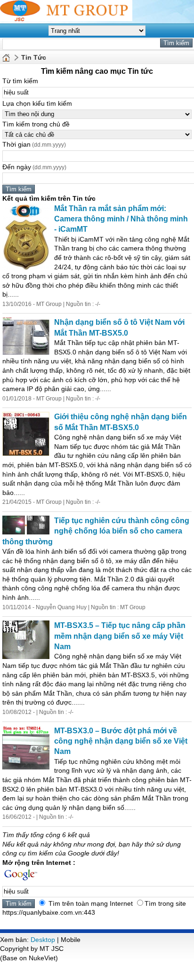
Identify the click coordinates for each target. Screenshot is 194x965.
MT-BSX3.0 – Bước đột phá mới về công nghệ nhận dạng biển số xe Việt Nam (120, 741)
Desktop (43, 939)
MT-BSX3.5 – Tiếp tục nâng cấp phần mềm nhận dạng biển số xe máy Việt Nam (120, 636)
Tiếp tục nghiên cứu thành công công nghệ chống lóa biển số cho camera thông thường (95, 531)
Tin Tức (33, 57)
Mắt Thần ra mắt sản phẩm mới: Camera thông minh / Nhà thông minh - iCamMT (121, 219)
